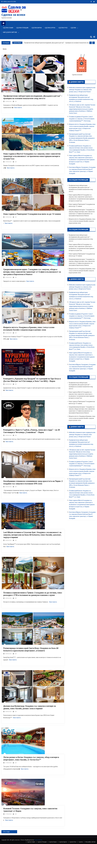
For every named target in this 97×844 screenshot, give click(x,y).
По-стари (7, 832)
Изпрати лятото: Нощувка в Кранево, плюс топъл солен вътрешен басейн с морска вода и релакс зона (82, 221)
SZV (16, 101)
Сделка (73, 28)
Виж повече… (18, 107)
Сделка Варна (36, 28)
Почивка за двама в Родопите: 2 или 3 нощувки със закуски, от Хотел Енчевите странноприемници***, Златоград (81, 119)
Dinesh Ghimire (38, 840)
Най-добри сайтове (10, 32)
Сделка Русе (63, 28)
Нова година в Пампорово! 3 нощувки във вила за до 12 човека (32, 214)
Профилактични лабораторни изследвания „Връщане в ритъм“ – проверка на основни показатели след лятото (56, 43)
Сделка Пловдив (22, 28)
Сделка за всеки (13, 15)
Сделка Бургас (50, 28)
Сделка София (8, 28)
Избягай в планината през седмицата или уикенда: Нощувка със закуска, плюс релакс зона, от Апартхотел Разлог (82, 89)
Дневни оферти (77, 82)
